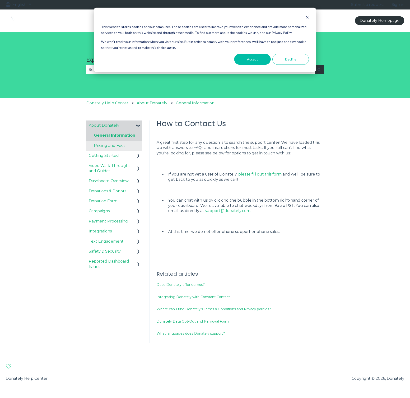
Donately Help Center (107, 103)
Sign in (398, 4)
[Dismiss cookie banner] (307, 18)
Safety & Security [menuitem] (105, 251)
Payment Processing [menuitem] (108, 221)
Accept (252, 59)
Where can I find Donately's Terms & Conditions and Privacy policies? (214, 309)
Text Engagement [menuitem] (106, 241)
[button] (138, 126)
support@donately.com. (228, 210)
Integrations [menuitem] (100, 231)
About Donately (152, 103)
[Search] (319, 69)
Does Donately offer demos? (181, 284)
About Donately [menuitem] (104, 125)
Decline (290, 59)
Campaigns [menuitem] (99, 211)
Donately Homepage (380, 20)
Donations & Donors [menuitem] (107, 191)
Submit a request (367, 4)
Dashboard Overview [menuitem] (109, 181)
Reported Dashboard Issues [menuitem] (109, 264)
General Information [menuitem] (114, 135)
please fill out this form (260, 174)
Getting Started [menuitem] (104, 155)
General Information (195, 103)
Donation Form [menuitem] (103, 201)
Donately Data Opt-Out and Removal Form (193, 321)
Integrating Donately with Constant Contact (193, 297)
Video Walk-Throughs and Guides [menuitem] (109, 168)
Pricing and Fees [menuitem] (109, 145)
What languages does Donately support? (191, 333)
